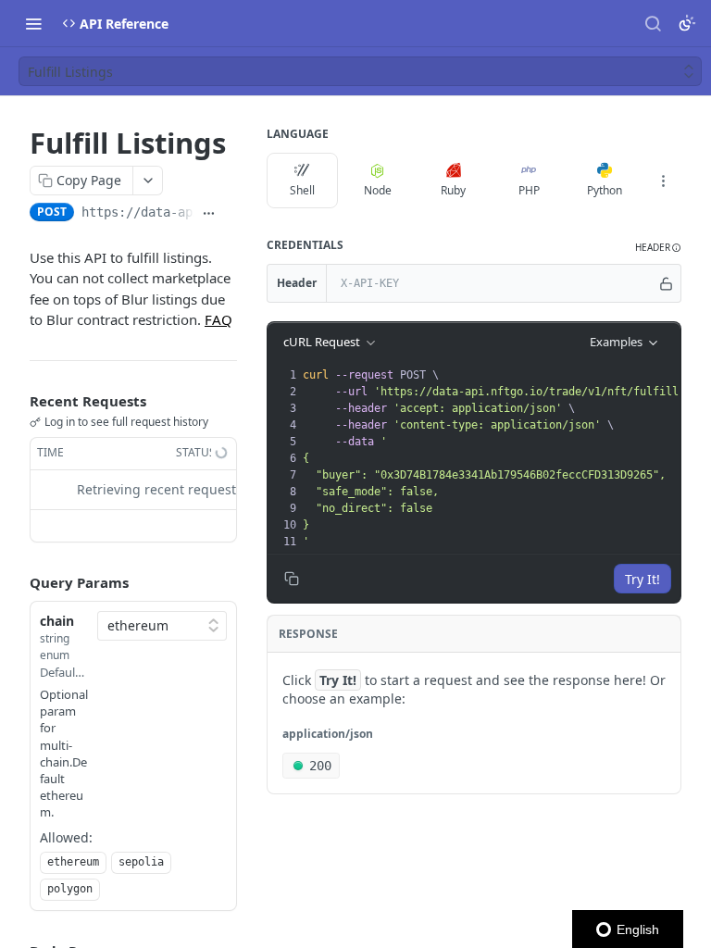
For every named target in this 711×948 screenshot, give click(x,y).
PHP (529, 190)
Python (604, 190)
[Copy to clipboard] (230, 214)
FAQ (218, 319)
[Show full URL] (209, 214)
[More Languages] (662, 180)
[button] (658, 248)
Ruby (453, 190)
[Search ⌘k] (652, 23)
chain (57, 621)
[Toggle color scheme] (687, 23)
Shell (302, 190)
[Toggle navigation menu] (33, 23)
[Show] (666, 283)
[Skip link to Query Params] (16, 582)
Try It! (642, 579)
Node (378, 190)
